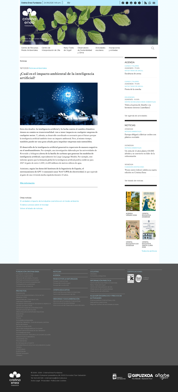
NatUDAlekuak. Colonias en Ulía (27, 299)
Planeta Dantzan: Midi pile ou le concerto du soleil (33, 334)
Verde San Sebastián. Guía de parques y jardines (32, 322)
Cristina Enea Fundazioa (31, 3)
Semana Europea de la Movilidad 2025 (29, 308)
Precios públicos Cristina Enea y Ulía (102, 300)
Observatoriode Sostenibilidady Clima (85, 50)
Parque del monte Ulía (61, 285)
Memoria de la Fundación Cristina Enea (66, 301)
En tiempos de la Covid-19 (25, 343)
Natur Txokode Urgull (69, 49)
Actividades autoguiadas (24, 320)
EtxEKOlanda (21, 351)
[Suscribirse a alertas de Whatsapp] (149, 3)
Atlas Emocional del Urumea (26, 310)
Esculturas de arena (133, 73)
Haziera (18, 347)
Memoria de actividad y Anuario (27, 278)
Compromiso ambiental (24, 286)
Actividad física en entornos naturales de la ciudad (33, 345)
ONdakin (19, 355)
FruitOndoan (20, 349)
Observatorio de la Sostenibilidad (101, 289)
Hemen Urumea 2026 (23, 326)
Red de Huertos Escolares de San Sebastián (30, 330)
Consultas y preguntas (98, 276)
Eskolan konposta (22, 353)
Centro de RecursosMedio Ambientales (29, 49)
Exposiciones (20, 293)
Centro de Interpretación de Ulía (64, 294)
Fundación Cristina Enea (134, 167)
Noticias (57, 271)
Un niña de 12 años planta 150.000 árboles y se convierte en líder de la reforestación (140, 153)
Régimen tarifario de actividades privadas (104, 304)
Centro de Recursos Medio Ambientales (140, 102)
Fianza (18, 318)
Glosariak (19, 316)
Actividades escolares (100, 49)
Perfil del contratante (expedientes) (28, 282)
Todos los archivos (149, 251)
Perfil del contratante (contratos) (27, 280)
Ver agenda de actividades (136, 116)
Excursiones (129, 97)
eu (68, 3)
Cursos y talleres (132, 66)
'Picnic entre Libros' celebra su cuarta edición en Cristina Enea (141, 171)
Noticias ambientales (38, 68)
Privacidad (45, 381)
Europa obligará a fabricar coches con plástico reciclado (140, 136)
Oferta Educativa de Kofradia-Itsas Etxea (30, 312)
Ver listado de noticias (134, 181)
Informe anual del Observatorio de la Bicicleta (69, 305)
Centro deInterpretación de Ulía (51, 49)
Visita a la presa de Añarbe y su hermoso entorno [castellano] (138, 106)
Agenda (56, 275)
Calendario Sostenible (23, 301)
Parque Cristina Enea (60, 281)
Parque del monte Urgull (61, 283)
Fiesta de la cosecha (133, 89)
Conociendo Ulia (21, 339)
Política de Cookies (58, 381)
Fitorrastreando (21, 341)
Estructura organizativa (24, 276)
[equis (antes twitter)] (127, 3)
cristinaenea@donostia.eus (56, 378)
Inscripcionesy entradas (114, 49)
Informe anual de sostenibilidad (64, 303)
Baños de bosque (22, 324)
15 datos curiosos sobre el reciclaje (34, 205)
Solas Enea (19, 314)
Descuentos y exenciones (98, 302)
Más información (27, 183)
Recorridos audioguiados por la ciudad (29, 328)
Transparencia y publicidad (25, 284)
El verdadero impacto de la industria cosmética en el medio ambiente (49, 201)
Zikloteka (93, 274)
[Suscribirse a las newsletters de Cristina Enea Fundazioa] (154, 3)
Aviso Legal (35, 381)
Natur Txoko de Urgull (134, 70)
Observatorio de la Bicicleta (99, 291)
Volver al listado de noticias (31, 208)
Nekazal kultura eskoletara (25, 337)
